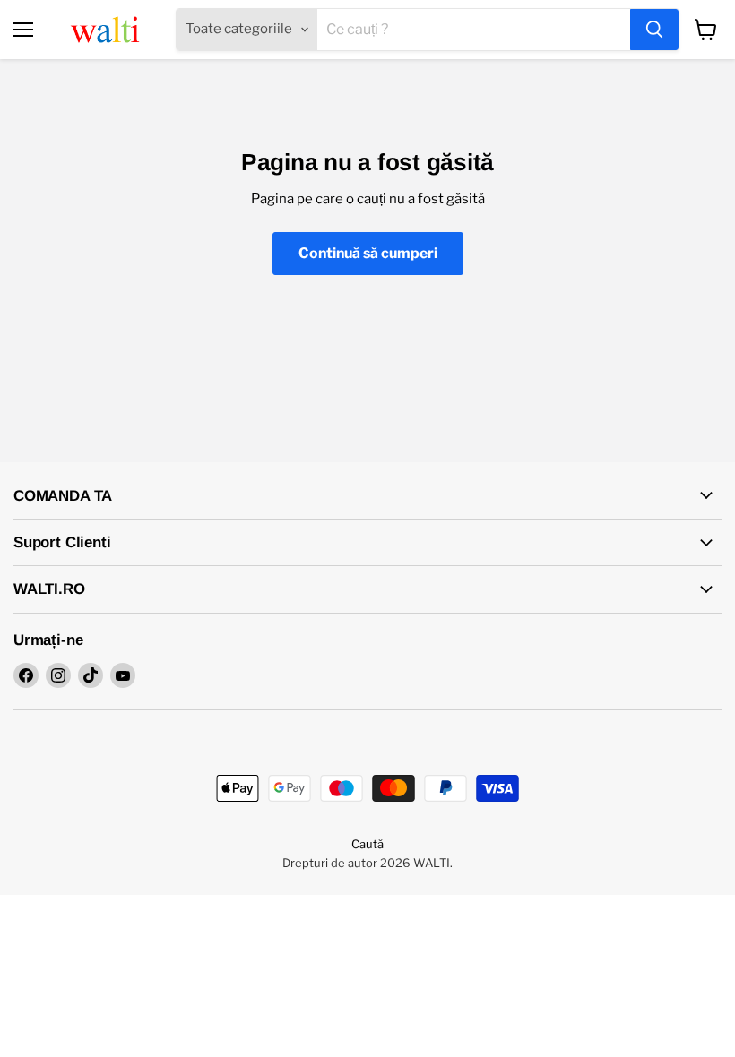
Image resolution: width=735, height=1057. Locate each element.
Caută (367, 844)
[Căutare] (654, 29)
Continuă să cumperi (367, 253)
